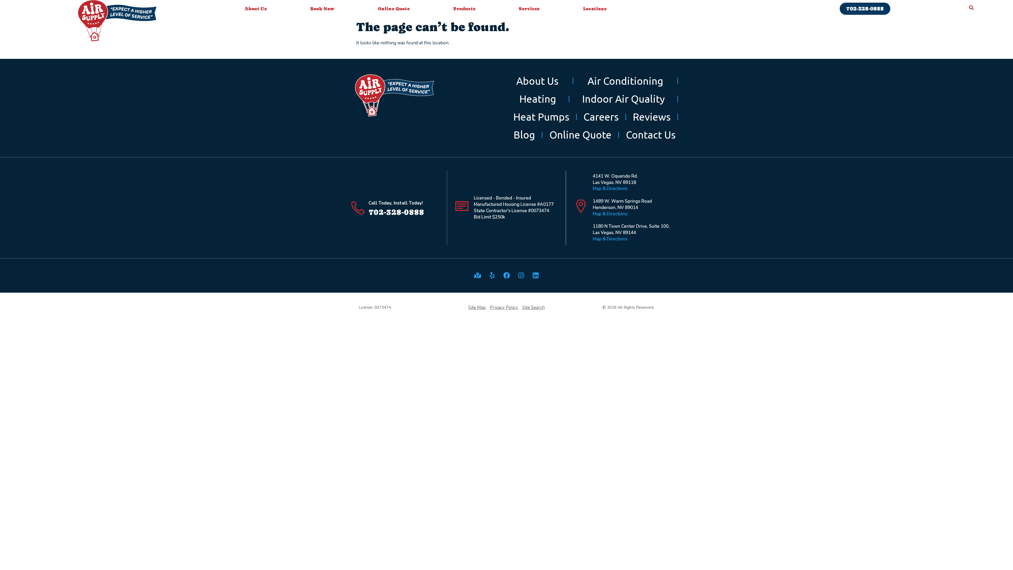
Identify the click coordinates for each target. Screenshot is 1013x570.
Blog (524, 134)
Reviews (652, 116)
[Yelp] (492, 275)
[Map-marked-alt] (477, 275)
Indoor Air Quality (623, 98)
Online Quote (394, 8)
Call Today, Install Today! (396, 203)
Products (464, 8)
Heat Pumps (541, 116)
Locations (594, 8)
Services (529, 8)
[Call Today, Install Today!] (358, 207)
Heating (537, 98)
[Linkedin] (535, 275)
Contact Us (651, 134)
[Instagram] (521, 275)
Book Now (322, 8)
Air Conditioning (625, 81)
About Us (256, 8)
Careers (601, 116)
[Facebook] (506, 275)
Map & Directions (610, 189)
